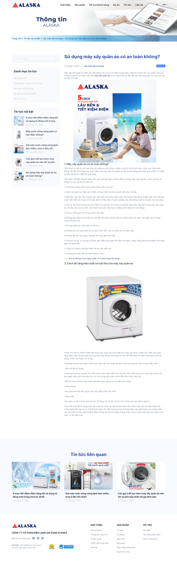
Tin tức (127, 4)
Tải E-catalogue (150, 539)
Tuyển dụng (96, 539)
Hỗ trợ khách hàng (99, 4)
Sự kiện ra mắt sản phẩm (25, 93)
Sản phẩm (80, 4)
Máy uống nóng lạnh (126, 547)
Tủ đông (120, 534)
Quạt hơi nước (123, 552)
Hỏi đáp (146, 530)
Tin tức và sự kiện (32, 38)
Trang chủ (16, 38)
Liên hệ (139, 4)
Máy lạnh (121, 539)
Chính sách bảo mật (100, 543)
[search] (55, 58)
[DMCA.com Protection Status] (51, 547)
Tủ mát (120, 530)
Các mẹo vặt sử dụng (53, 38)
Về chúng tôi (96, 530)
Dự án (116, 4)
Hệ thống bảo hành (151, 534)
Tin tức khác (19, 99)
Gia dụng (121, 543)
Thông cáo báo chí (99, 534)
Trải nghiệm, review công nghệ (28, 83)
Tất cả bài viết (20, 78)
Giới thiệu (65, 4)
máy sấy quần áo (102, 75)
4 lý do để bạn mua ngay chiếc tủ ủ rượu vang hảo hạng (94, 258)
